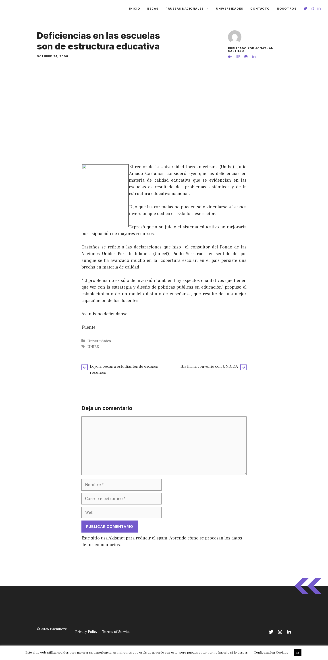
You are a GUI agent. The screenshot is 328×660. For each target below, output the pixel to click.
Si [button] (297, 652)
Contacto (260, 8)
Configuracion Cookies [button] (271, 652)
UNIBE (93, 346)
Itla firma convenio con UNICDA (209, 366)
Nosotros (287, 8)
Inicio (134, 8)
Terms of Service (116, 631)
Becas (152, 8)
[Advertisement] (164, 105)
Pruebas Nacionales (185, 8)
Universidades (229, 8)
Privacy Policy (86, 631)
